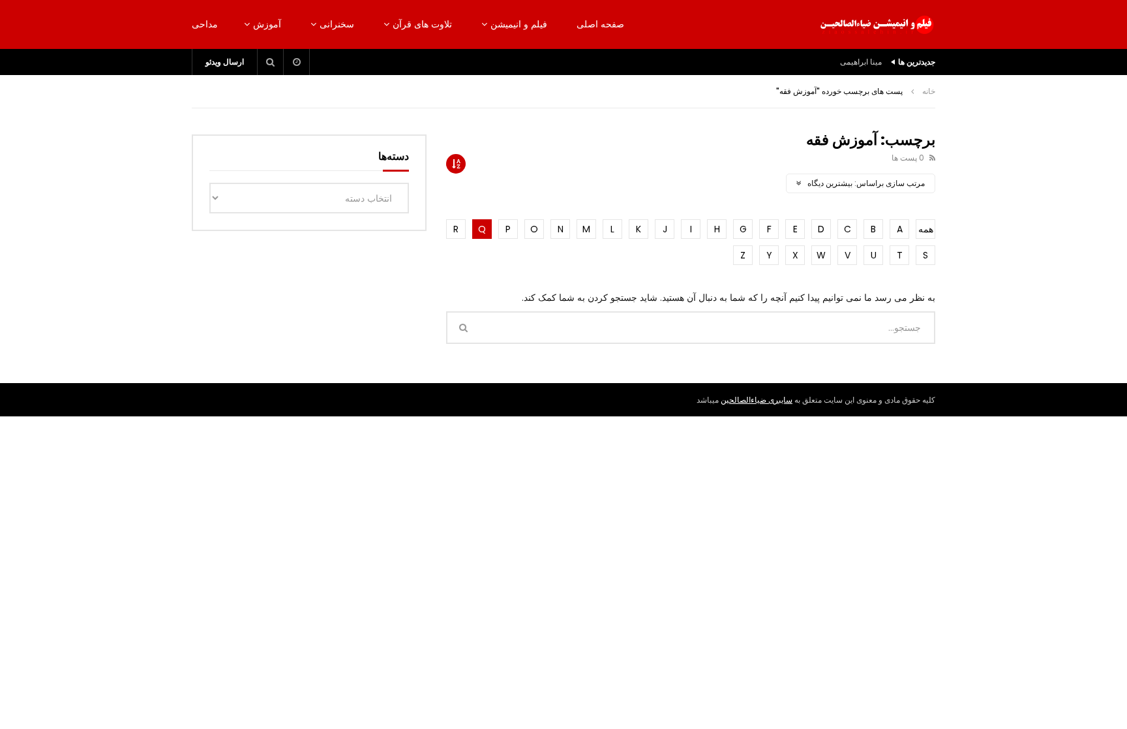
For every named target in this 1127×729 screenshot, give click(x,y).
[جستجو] (271, 62)
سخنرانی (337, 24)
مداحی (205, 24)
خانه (928, 91)
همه (925, 229)
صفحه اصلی (600, 24)
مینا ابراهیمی (861, 61)
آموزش (267, 24)
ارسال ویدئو (224, 61)
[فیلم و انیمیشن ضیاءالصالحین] (876, 25)
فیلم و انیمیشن (518, 24)
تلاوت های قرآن (422, 24)
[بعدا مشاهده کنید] (297, 62)
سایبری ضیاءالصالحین (756, 399)
